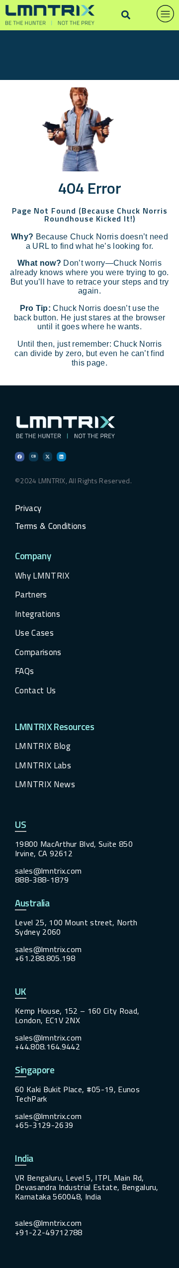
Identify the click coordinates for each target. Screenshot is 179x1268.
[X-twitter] (47, 456)
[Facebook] (19, 456)
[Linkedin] (61, 456)
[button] (125, 15)
